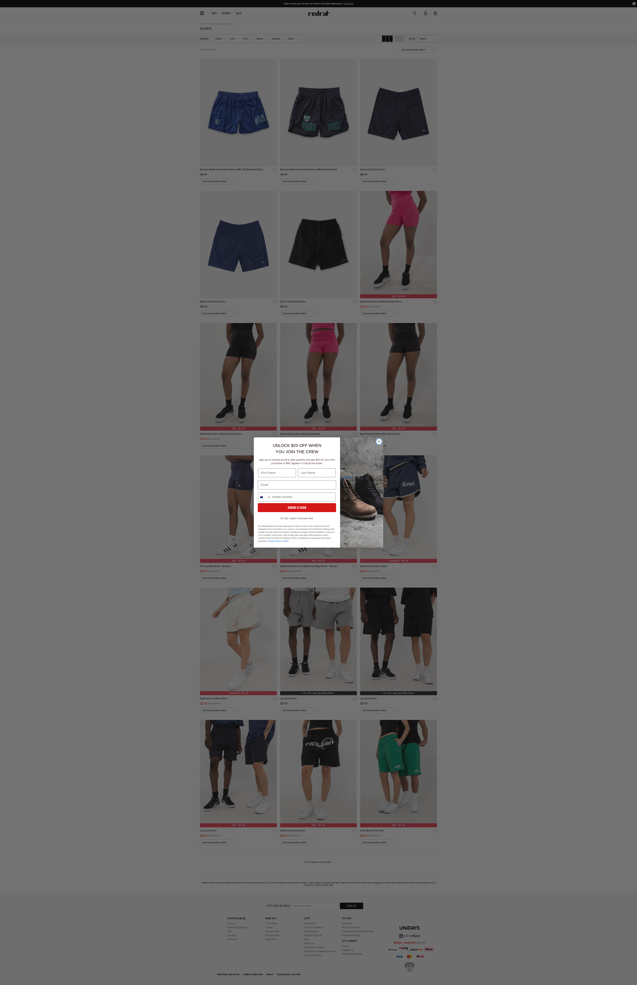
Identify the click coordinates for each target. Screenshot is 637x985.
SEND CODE (297, 507)
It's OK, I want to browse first (297, 518)
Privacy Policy (274, 541)
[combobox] (264, 497)
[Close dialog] (379, 442)
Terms (285, 541)
